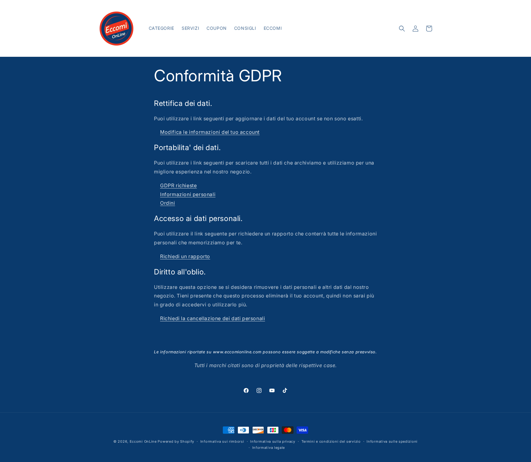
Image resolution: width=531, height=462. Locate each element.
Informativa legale (268, 447)
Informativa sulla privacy (272, 441)
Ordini (167, 203)
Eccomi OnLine (143, 441)
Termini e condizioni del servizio (331, 441)
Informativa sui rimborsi (222, 441)
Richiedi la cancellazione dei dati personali (212, 318)
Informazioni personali (187, 194)
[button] (402, 28)
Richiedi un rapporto (185, 256)
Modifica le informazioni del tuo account (210, 132)
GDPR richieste (178, 185)
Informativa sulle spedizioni (392, 441)
